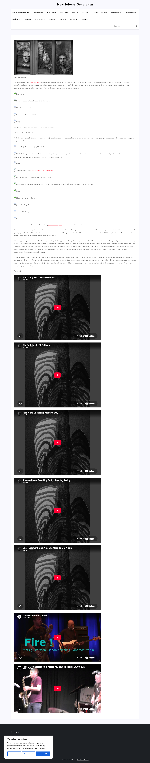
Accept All (43, 754)
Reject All (28, 754)
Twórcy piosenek (130, 12)
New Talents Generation (75, 4)
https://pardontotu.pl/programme (41, 170)
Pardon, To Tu (36, 82)
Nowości (104, 12)
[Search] (136, 26)
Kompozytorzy (116, 12)
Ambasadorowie (38, 12)
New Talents (51, 12)
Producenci (16, 19)
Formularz (84, 19)
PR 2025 (85, 12)
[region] (28, 747)
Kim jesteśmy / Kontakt (20, 12)
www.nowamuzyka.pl (55, 225)
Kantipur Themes (83, 760)
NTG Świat (62, 19)
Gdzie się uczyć (39, 19)
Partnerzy (73, 19)
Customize (14, 754)
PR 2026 (94, 12)
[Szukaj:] (126, 26)
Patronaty (27, 19)
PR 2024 (75, 12)
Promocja (52, 19)
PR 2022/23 (64, 12)
